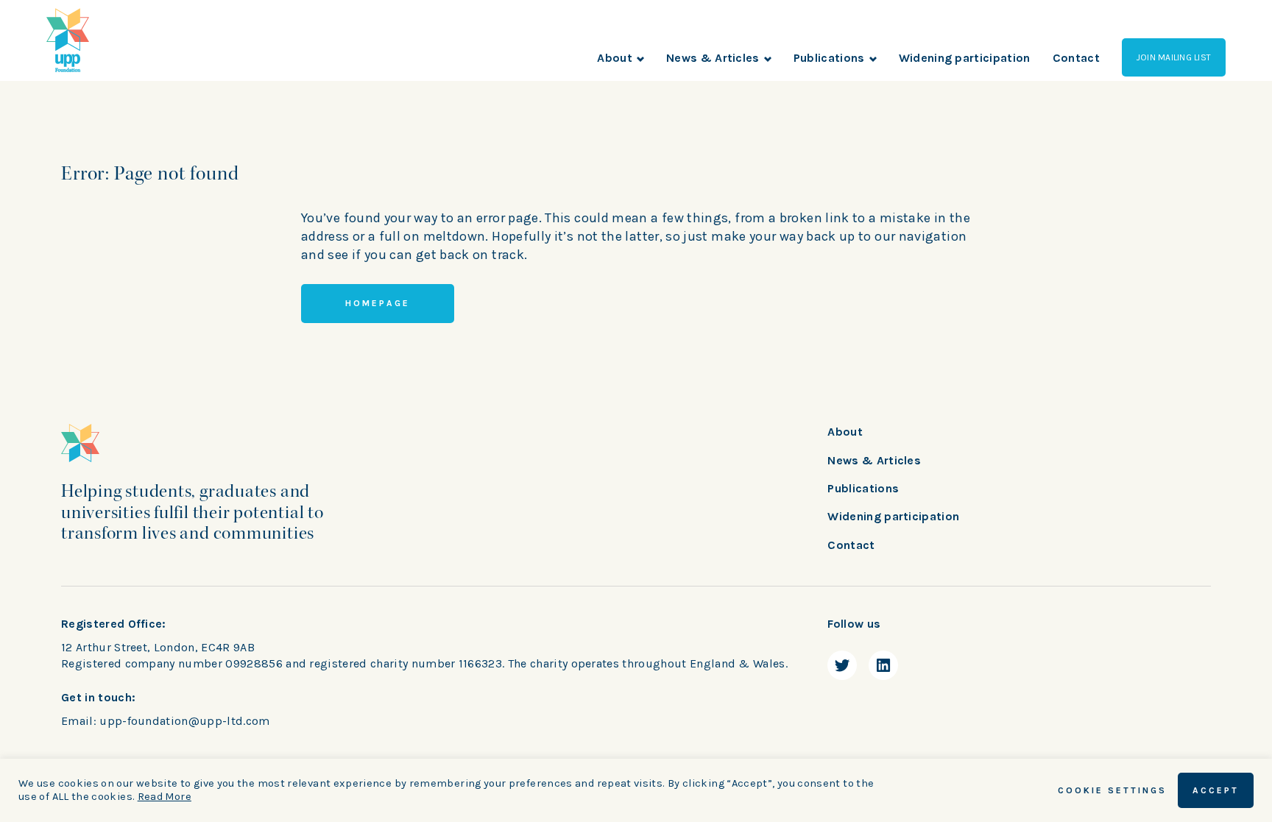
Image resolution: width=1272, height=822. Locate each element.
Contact (1076, 58)
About (614, 58)
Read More (164, 796)
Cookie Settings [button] (1112, 790)
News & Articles (713, 58)
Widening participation (965, 58)
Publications (829, 58)
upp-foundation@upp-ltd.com (184, 721)
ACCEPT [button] (1215, 790)
